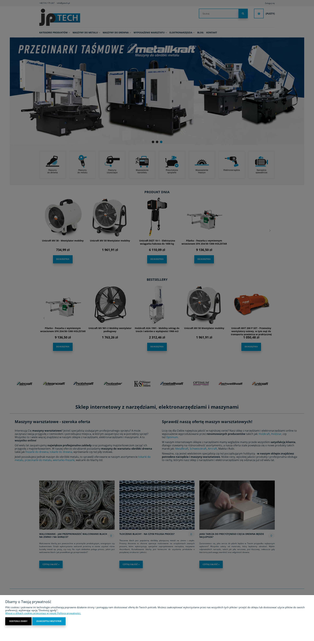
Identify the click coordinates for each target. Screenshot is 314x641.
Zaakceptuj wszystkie (48, 621)
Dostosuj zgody (18, 621)
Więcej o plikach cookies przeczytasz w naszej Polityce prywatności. (43, 613)
